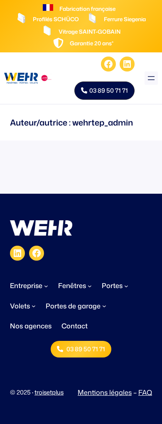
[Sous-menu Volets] (34, 306)
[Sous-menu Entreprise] (46, 286)
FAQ (145, 392)
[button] (104, 90)
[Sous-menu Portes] (126, 286)
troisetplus (49, 392)
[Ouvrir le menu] (151, 78)
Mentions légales (105, 392)
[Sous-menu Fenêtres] (90, 286)
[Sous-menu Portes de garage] (104, 306)
